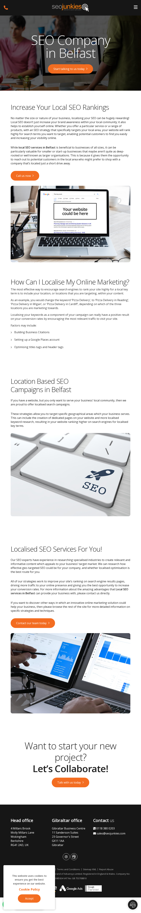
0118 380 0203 (105, 828)
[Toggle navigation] (135, 8)
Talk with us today (69, 782)
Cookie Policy (29, 889)
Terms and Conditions (68, 869)
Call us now (23, 176)
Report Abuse (106, 869)
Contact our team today (31, 623)
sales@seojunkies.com (110, 833)
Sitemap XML (89, 869)
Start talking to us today (69, 69)
